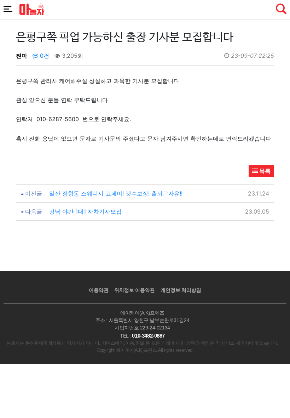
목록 (264, 170)
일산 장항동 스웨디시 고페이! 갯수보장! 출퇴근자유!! (115, 193)
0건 (43, 55)
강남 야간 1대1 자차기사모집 (85, 211)
